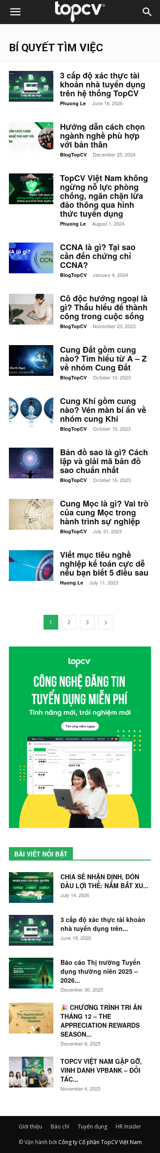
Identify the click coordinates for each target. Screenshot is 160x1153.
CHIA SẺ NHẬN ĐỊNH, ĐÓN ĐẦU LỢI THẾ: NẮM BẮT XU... (104, 881)
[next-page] (105, 622)
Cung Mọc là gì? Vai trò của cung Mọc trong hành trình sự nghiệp (104, 512)
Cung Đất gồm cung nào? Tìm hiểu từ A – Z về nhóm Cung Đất (103, 358)
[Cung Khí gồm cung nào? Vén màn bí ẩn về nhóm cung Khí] (31, 411)
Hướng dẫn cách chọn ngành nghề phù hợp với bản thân (102, 135)
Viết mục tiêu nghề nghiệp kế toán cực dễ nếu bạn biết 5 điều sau (104, 563)
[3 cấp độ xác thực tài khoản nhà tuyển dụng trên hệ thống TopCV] (31, 86)
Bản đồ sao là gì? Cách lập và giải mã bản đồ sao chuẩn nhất (104, 461)
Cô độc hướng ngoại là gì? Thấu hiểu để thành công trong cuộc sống (104, 307)
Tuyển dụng (92, 1126)
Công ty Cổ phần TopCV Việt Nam (100, 1142)
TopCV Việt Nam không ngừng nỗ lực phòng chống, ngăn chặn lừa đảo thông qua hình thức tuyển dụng (104, 195)
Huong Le (71, 582)
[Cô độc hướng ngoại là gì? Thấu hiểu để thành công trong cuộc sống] (31, 309)
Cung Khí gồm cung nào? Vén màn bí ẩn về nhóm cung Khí (103, 409)
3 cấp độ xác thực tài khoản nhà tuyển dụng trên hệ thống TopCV (102, 84)
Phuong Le (73, 103)
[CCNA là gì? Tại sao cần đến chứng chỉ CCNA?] (31, 258)
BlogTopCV (73, 154)
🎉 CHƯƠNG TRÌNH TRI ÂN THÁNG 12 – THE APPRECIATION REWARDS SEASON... (101, 1020)
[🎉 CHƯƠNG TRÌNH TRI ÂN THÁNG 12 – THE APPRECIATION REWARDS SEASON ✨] (31, 1018)
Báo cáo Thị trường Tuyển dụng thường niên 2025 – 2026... (100, 971)
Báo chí (60, 1126)
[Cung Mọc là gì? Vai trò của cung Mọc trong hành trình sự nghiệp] (31, 514)
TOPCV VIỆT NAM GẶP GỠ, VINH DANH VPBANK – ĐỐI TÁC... (101, 1070)
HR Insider (128, 1126)
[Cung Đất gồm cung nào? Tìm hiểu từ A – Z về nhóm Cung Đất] (31, 360)
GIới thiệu (30, 1126)
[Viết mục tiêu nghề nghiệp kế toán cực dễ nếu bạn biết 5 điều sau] (31, 565)
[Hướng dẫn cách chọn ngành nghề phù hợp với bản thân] (31, 137)
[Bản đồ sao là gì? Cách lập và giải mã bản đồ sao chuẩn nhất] (31, 463)
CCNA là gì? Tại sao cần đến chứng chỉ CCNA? (98, 256)
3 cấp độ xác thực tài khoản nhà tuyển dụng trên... (102, 924)
